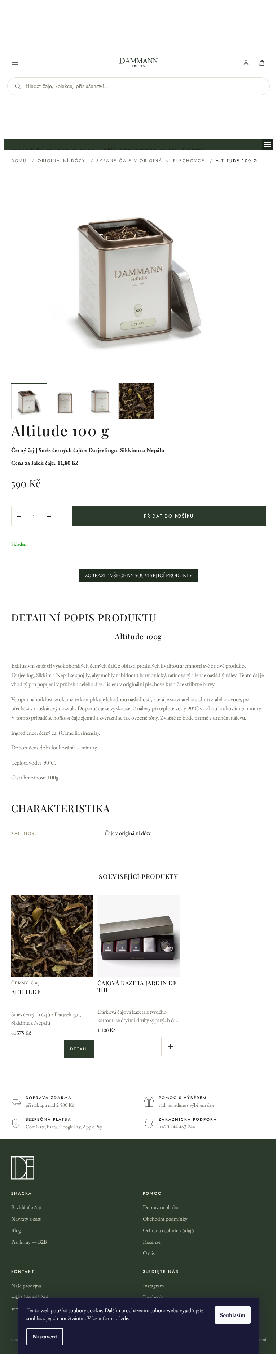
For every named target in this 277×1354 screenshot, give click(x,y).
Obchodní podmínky (165, 1218)
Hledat (17, 86)
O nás (149, 1252)
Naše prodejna (26, 1285)
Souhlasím (232, 1315)
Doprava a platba (161, 1207)
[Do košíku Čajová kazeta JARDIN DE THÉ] (170, 1046)
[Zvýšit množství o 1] (49, 516)
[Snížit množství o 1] (19, 516)
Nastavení (44, 1336)
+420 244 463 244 (29, 1296)
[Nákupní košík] (262, 63)
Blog (16, 1230)
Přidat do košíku (168, 516)
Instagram (153, 1285)
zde (124, 1318)
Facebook (153, 1296)
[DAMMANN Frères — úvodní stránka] (138, 1168)
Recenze (152, 1241)
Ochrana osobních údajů (168, 1230)
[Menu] (15, 63)
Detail (79, 1049)
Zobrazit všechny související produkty (138, 575)
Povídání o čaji (26, 1207)
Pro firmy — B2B (29, 1241)
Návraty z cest (26, 1218)
